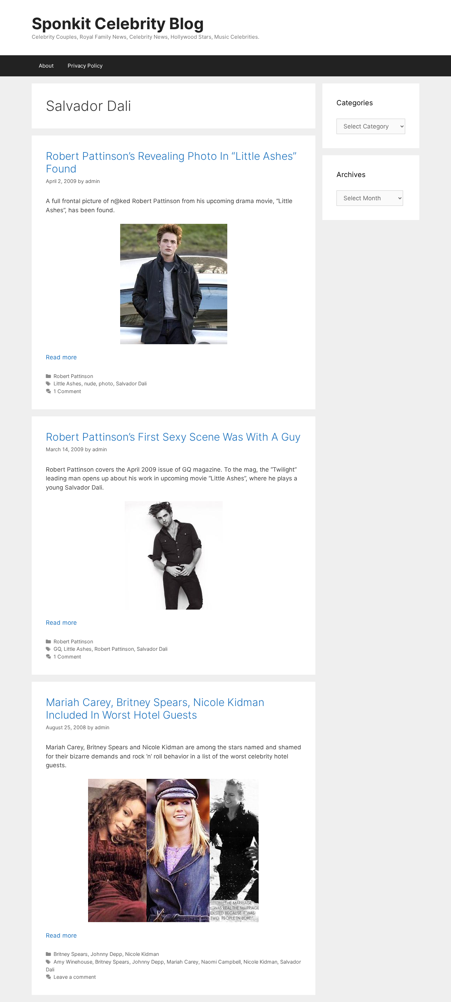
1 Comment (67, 391)
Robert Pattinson (73, 376)
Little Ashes (67, 383)
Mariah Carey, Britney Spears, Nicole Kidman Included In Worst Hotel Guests (155, 708)
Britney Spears (71, 954)
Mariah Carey (182, 962)
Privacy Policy (85, 65)
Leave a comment (75, 977)
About (46, 65)
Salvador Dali (131, 383)
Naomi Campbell (221, 962)
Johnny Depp (106, 954)
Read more (61, 357)
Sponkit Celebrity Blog (118, 23)
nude (90, 383)
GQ (57, 649)
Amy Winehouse (73, 962)
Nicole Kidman (142, 954)
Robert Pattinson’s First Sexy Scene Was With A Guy (173, 436)
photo (106, 383)
